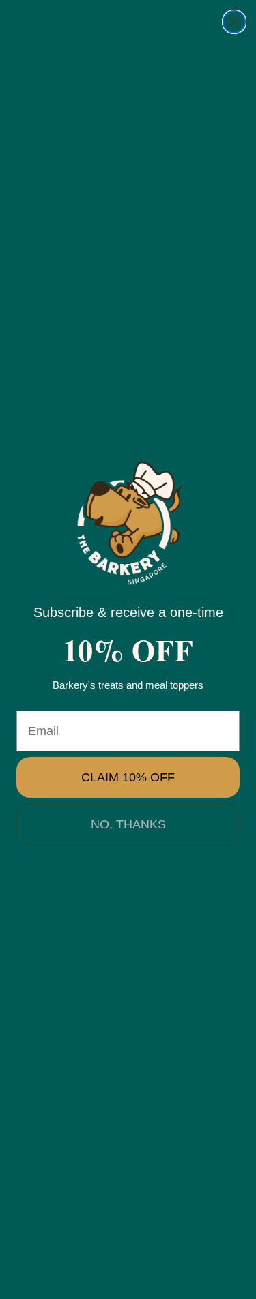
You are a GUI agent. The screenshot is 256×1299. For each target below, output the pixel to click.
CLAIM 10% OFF (128, 777)
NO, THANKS (128, 824)
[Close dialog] (234, 22)
